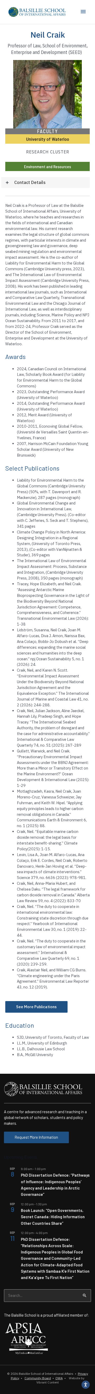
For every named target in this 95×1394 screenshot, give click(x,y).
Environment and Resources (47, 166)
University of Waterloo (47, 139)
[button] (45, 182)
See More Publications (36, 1006)
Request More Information (36, 1137)
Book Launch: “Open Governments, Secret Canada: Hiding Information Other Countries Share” (53, 1217)
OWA (59, 1378)
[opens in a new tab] (24, 1327)
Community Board (38, 1378)
